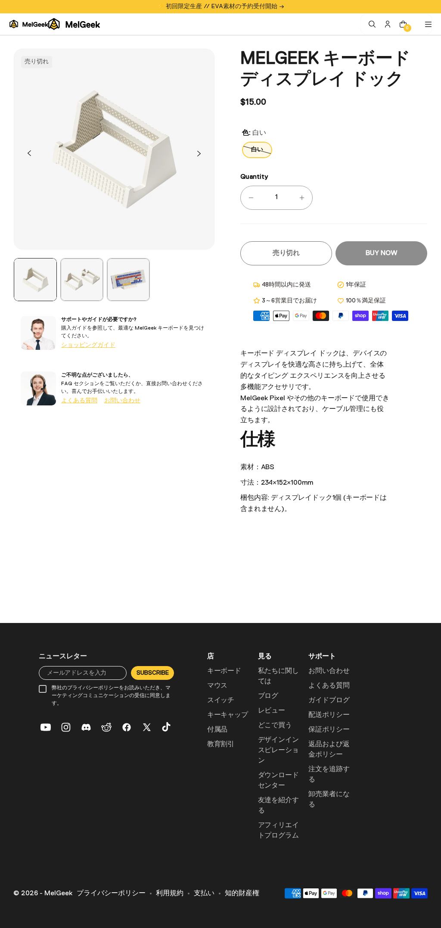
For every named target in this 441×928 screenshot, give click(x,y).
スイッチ (220, 700)
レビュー (271, 710)
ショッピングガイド (88, 345)
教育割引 (220, 744)
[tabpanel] (35, 279)
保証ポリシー (328, 729)
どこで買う (275, 725)
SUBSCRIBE (152, 673)
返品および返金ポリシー (328, 749)
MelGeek (58, 893)
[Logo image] (54, 24)
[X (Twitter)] (147, 727)
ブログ (268, 696)
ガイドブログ (328, 700)
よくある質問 (79, 401)
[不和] (86, 727)
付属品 (217, 729)
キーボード (224, 671)
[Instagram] (66, 727)
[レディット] (106, 727)
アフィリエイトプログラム (278, 830)
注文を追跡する (328, 774)
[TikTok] (167, 727)
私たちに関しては (278, 676)
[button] (29, 153)
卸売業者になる (328, 799)
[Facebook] (127, 727)
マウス (217, 685)
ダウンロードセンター (278, 780)
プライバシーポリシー (111, 893)
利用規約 (169, 893)
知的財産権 (242, 893)
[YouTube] (46, 727)
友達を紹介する (278, 805)
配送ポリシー (328, 715)
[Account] (387, 24)
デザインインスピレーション (278, 750)
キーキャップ (227, 715)
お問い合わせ (122, 401)
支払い (204, 893)
